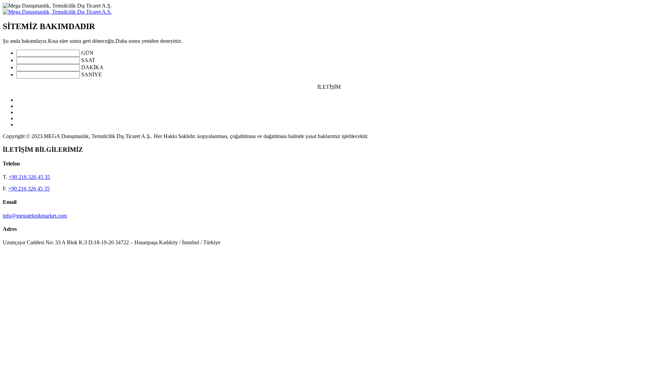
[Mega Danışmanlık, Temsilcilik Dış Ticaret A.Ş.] (57, 12)
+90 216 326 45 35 (29, 177)
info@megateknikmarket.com (35, 216)
